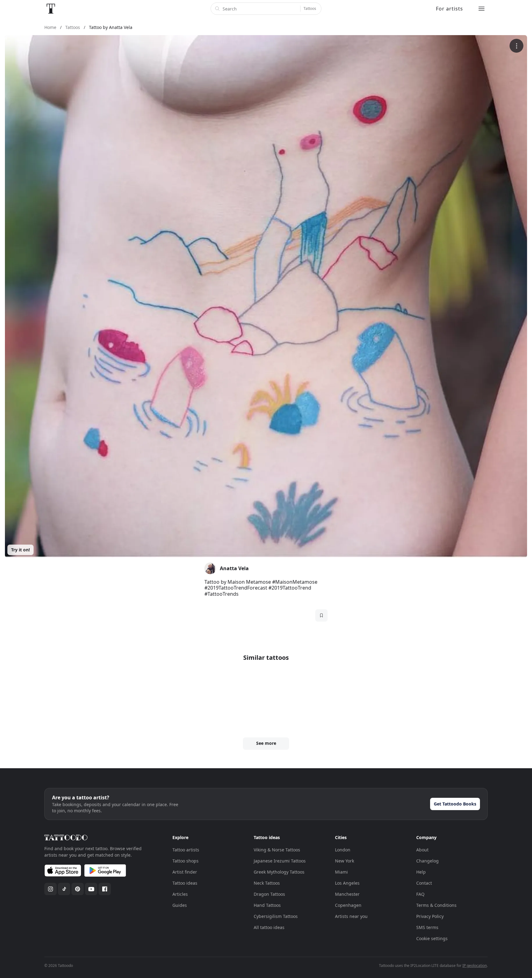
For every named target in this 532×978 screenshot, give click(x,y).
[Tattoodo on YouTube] (91, 889)
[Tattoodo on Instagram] (50, 889)
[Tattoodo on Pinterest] (77, 889)
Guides (179, 905)
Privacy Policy (430, 916)
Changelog (427, 861)
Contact (424, 883)
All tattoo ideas (269, 927)
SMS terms (427, 927)
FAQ (420, 894)
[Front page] (50, 8)
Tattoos (310, 8)
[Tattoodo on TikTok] (64, 889)
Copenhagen (348, 905)
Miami (341, 872)
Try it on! (20, 550)
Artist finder (184, 872)
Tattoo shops (185, 861)
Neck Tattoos (267, 883)
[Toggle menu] (481, 8)
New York (344, 861)
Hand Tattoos (267, 905)
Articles (180, 894)
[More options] (516, 46)
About (422, 850)
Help (421, 872)
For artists (449, 8)
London (342, 850)
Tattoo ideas (184, 883)
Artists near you (351, 916)
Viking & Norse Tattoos (277, 850)
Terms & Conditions (436, 905)
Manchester (347, 894)
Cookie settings (432, 938)
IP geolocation (474, 965)
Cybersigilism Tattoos (276, 916)
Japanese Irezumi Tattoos (280, 861)
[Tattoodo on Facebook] (105, 889)
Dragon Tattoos (269, 894)
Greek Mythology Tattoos (279, 872)
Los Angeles (347, 883)
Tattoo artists (185, 850)
